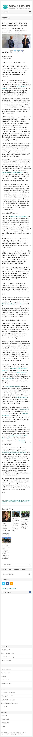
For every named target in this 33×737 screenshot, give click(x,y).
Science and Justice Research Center (13, 304)
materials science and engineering (12, 172)
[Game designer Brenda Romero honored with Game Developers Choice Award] (6, 516)
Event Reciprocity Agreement (9, 703)
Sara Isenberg (21, 30)
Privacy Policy (5, 719)
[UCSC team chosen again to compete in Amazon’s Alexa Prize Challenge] (25, 514)
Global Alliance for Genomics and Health (14, 452)
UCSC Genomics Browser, (12, 387)
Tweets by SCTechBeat (9, 588)
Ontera (23, 442)
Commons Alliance (21, 397)
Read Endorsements (7, 707)
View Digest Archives (7, 696)
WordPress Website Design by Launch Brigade (12, 734)
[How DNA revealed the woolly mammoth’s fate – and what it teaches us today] (16, 514)
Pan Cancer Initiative (8, 379)
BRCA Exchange (21, 372)
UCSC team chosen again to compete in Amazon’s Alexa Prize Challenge (25, 524)
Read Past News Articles (8, 692)
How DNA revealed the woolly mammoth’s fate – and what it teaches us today (15, 524)
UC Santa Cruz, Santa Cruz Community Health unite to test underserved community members (6, 552)
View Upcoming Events (7, 653)
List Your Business (6, 680)
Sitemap (3, 726)
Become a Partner (6, 683)
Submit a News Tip (6, 669)
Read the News (5, 649)
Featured (4, 32)
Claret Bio (23, 500)
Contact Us (4, 715)
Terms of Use (5, 722)
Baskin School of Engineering (18, 216)
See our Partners (6, 660)
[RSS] (11, 583)
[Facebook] (7, 583)
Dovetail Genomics (15, 436)
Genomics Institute (12, 501)
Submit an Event (5, 673)
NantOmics (21, 440)
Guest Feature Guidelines (8, 699)
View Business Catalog (7, 657)
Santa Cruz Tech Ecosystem (14, 32)
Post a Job (4, 676)
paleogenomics (24, 409)
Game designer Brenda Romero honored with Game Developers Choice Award (6, 529)
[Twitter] (3, 583)
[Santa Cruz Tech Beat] (16, 7)
